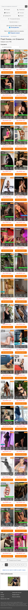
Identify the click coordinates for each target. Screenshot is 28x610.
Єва (2, 534)
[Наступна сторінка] (25, 564)
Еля (16, 203)
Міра (2, 127)
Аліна (16, 280)
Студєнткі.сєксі (19, 534)
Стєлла (17, 76)
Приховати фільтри (13, 22)
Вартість (8, 12)
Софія (3, 178)
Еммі (2, 509)
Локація (8, 9)
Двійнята (17, 509)
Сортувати (4, 44)
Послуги (22, 12)
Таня (2, 433)
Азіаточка (18, 102)
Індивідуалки (8, 15)
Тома (2, 305)
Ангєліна (3, 51)
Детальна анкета (7, 72)
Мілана (17, 51)
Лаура (3, 407)
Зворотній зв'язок (16, 592)
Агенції (2, 594)
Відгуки (22, 15)
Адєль (17, 331)
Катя (2, 102)
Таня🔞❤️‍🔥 (4, 203)
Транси (2, 596)
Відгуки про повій (5, 598)
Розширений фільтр (15, 19)
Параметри (21, 9)
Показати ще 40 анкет (15, 560)
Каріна (3, 254)
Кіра (2, 76)
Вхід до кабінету (16, 596)
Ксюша (17, 458)
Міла (16, 305)
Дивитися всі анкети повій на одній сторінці (14, 570)
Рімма (17, 127)
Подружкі (18, 229)
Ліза (2, 280)
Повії (2, 592)
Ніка (16, 407)
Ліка (2, 229)
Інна (2, 152)
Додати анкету (15, 594)
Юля (16, 356)
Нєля (16, 254)
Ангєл (3, 483)
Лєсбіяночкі (18, 178)
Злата (17, 152)
